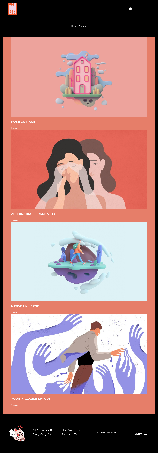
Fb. (64, 434)
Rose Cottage (23, 121)
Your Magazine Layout (30, 398)
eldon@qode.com (71, 430)
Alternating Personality (33, 214)
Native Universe (25, 306)
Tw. (76, 434)
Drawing (15, 128)
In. (70, 434)
